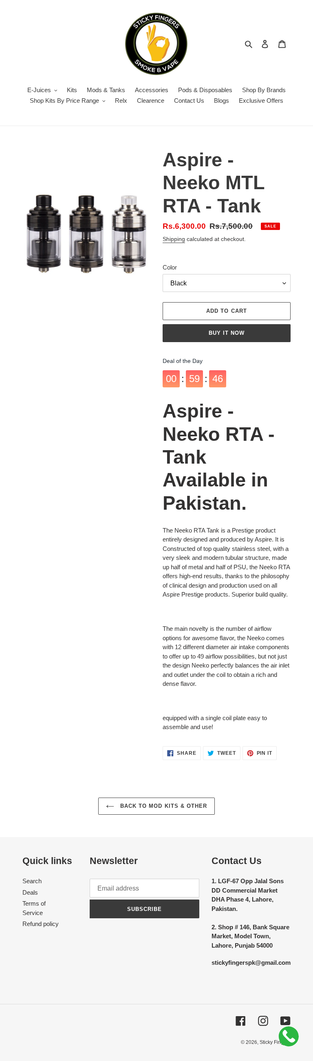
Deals (30, 892)
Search (32, 881)
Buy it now (227, 333)
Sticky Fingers (275, 1042)
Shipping (174, 239)
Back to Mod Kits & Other (162, 806)
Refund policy (40, 923)
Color (170, 267)
